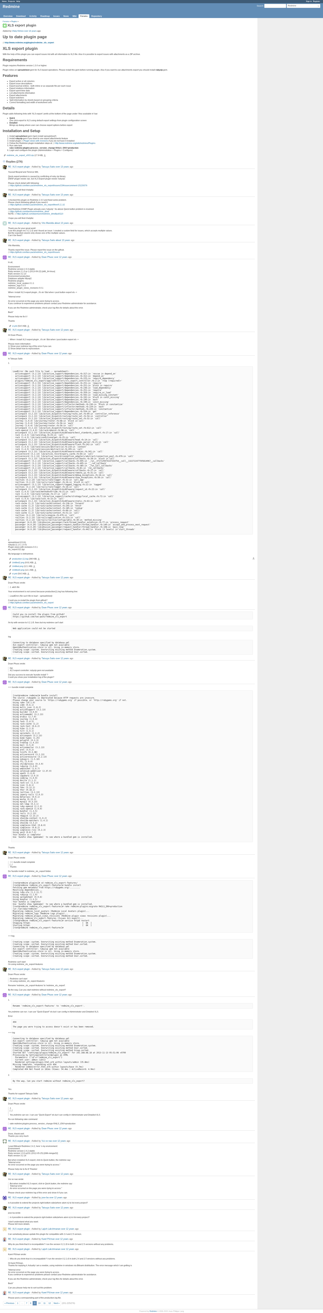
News (66, 16)
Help (18, 1)
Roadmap (45, 16)
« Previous (9, 1303)
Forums (84, 16)
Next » (57, 1303)
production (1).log (20, 559)
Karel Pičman (48, 1239)
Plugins (14, 21)
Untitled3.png (18, 570)
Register (316, 1)
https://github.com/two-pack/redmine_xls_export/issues (35, 252)
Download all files (253, 558)
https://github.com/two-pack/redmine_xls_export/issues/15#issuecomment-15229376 (48, 185)
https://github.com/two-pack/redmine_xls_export (31, 602)
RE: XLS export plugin (19, 166)
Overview (7, 16)
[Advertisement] (274, 70)
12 (49, 1303)
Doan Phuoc (47, 257)
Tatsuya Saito (48, 166)
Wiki (75, 16)
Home (4, 1)
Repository (96, 16)
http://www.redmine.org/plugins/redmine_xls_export (29, 42)
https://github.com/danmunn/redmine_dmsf (29, 211)
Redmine (153, 1311)
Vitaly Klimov (18, 31)
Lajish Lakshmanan (51, 1229)
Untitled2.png (18, 562)
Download (21, 16)
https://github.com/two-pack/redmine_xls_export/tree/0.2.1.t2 (37, 205)
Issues (56, 16)
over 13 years (62, 166)
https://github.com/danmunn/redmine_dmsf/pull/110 (40, 214)
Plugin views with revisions (36, 141)
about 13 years (62, 223)
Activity (33, 16)
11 (44, 1303)
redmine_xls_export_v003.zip (20, 155)
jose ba (45, 1197)
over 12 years (60, 257)
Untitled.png (17, 566)
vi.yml (14, 326)
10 (39, 1303)
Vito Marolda (48, 223)
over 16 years (30, 31)
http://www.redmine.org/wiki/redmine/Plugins (75, 143)
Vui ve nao (47, 1141)
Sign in (309, 1)
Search (260, 6)
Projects (11, 1)
